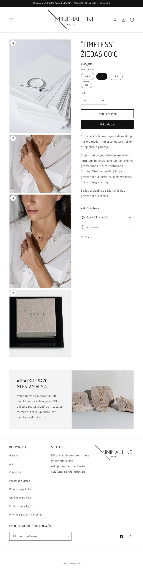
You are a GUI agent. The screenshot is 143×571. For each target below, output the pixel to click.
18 (86, 85)
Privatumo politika (20, 489)
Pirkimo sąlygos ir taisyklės (25, 514)
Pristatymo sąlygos (21, 506)
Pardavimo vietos (19, 481)
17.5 (116, 76)
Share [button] (88, 237)
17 (102, 76)
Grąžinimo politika (20, 497)
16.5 (87, 76)
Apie (11, 464)
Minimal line (75, 563)
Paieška (14, 455)
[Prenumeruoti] (67, 536)
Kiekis (84, 93)
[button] (11, 20)
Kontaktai (15, 472)
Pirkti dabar (107, 124)
